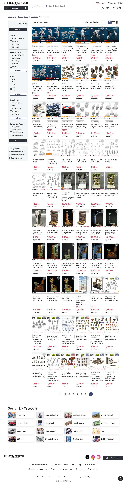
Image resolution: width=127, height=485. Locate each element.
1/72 (13, 79)
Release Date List (17, 151)
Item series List (16, 158)
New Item (15, 47)
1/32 (13, 90)
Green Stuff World (18, 55)
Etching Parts (16, 111)
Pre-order (15, 44)
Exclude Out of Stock (41, 22)
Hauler (14, 66)
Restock (15, 41)
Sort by (85, 22)
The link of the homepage (72, 477)
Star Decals (16, 58)
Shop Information (55, 477)
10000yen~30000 (17, 135)
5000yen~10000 (17, 132)
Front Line (15, 114)
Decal (14, 106)
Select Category (12, 8)
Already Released (18, 38)
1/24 (13, 87)
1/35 (13, 84)
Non (13, 82)
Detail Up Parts (17, 108)
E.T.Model (15, 63)
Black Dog (15, 61)
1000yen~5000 (17, 129)
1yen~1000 (15, 127)
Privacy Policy (41, 477)
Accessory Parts (17, 103)
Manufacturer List (17, 154)
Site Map (87, 477)
